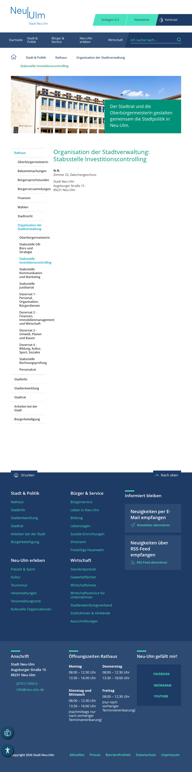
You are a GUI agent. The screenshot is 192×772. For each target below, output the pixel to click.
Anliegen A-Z (110, 20)
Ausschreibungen (84, 621)
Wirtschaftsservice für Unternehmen (87, 595)
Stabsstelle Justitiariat (27, 285)
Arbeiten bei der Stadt (25, 408)
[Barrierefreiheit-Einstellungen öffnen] (7, 750)
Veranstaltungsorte (26, 601)
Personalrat (27, 369)
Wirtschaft (115, 40)
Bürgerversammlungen (31, 189)
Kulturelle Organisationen (31, 609)
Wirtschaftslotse (83, 585)
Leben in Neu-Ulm (84, 510)
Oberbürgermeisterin (31, 162)
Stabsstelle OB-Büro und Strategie (30, 248)
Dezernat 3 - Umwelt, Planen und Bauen (30, 334)
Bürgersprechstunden (31, 180)
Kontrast (171, 20)
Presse (95, 755)
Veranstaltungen (24, 593)
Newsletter (142, 20)
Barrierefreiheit (118, 755)
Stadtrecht (25, 216)
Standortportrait (83, 569)
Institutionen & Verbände (90, 613)
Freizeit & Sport (23, 569)
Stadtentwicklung (26, 388)
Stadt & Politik (32, 40)
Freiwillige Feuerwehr (87, 550)
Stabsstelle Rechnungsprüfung (32, 361)
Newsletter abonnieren (153, 525)
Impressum (170, 755)
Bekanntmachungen (31, 171)
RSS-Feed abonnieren (152, 562)
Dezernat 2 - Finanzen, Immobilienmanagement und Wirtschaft (32, 318)
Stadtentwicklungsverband (91, 605)
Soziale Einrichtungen (87, 534)
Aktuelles (77, 755)
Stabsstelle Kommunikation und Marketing (30, 273)
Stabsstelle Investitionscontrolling (44, 66)
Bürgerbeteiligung (27, 419)
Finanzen (24, 198)
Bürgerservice (81, 502)
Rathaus (61, 57)
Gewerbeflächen (83, 577)
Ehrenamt (78, 542)
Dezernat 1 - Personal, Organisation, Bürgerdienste (29, 300)
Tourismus (19, 585)
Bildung (76, 518)
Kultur (15, 577)
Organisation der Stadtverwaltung (100, 57)
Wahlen (23, 207)
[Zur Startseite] (30, 16)
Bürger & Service (58, 40)
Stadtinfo (20, 379)
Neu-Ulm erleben (86, 40)
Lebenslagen (80, 526)
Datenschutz (146, 755)
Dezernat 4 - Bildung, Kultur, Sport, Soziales (30, 349)
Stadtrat (20, 397)
